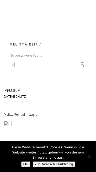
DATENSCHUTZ (15, 96)
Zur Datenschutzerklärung (54, 164)
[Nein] (89, 156)
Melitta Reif (24, 44)
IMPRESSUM (12, 90)
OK (25, 164)
